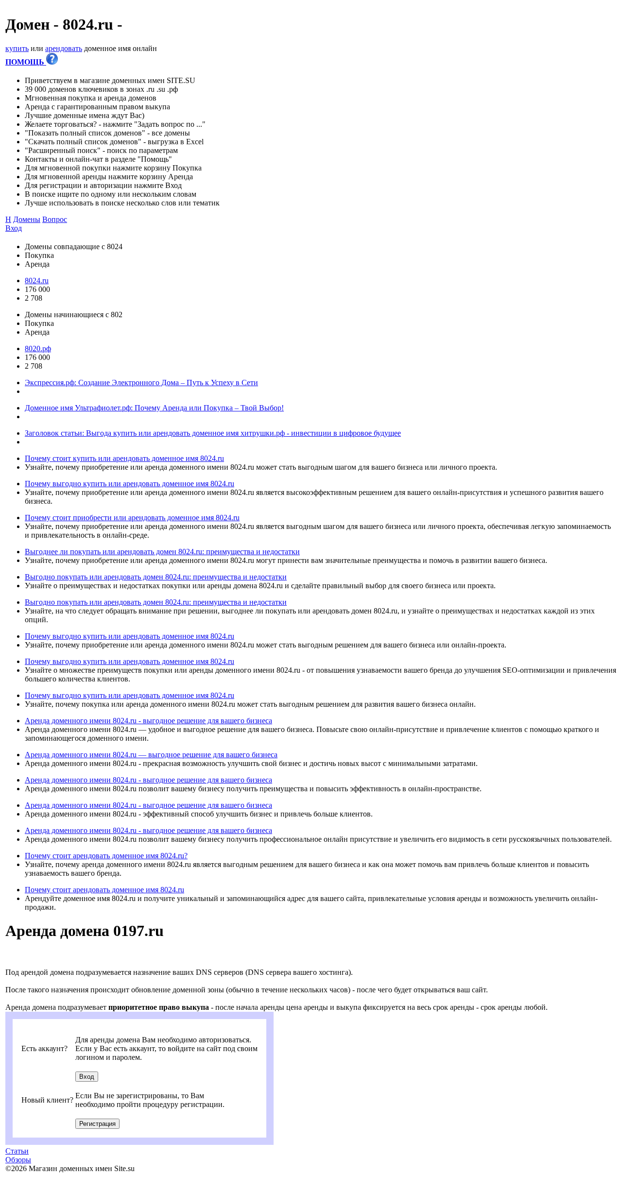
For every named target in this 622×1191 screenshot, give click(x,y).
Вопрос (54, 219)
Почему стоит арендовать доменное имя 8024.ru (104, 889)
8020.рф (38, 348)
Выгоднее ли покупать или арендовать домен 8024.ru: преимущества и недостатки (162, 551)
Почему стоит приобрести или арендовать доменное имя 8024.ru (132, 517)
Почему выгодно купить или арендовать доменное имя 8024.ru (129, 483)
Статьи (17, 1151)
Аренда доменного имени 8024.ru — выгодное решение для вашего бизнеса (151, 754)
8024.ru (37, 280)
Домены (26, 219)
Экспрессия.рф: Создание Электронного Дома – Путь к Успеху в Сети (141, 382)
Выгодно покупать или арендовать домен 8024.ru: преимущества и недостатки (156, 577)
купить (17, 48)
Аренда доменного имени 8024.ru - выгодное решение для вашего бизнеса (148, 720)
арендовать (63, 48)
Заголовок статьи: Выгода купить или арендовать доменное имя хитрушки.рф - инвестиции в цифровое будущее (213, 433)
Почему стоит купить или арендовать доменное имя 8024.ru (124, 458)
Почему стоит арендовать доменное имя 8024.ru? (106, 855)
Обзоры (18, 1160)
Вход (13, 228)
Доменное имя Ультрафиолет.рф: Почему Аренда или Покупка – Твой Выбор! (154, 408)
